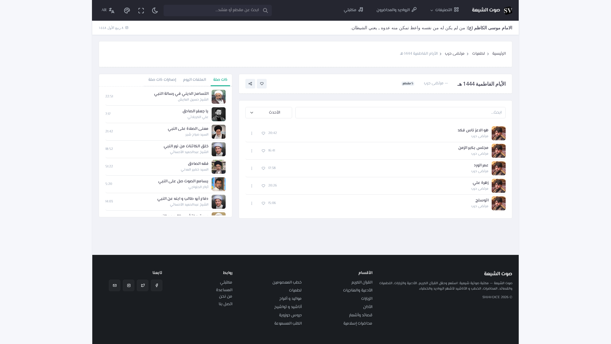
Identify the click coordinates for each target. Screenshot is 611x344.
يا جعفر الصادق (195, 112)
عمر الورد (481, 166)
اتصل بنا (225, 304)
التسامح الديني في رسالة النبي (181, 94)
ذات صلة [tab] (220, 80)
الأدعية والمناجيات (357, 290)
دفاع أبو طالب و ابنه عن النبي (182, 199)
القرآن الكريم (361, 282)
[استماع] (499, 133)
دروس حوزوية (290, 315)
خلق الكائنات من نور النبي (186, 147)
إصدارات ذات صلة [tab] (162, 80)
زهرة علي (480, 183)
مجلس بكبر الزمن (473, 148)
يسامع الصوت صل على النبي (183, 182)
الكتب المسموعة (288, 323)
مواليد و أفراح (290, 299)
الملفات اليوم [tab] (194, 80)
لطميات (478, 54)
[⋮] (252, 133)
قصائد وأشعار (360, 315)
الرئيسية (499, 54)
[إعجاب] (262, 84)
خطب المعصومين (287, 282)
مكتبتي (226, 282)
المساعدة (224, 290)
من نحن (225, 296)
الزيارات (366, 299)
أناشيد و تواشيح (288, 307)
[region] (165, 151)
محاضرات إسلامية (357, 323)
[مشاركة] (250, 84)
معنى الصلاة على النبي (188, 129)
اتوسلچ (481, 201)
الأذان (367, 307)
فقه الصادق (198, 164)
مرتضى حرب (455, 54)
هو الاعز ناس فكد (473, 131)
